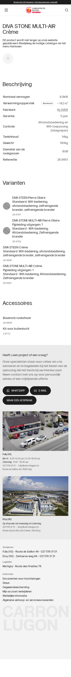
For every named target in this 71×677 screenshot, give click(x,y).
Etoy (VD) (7, 519)
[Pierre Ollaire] (6, 206)
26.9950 (7, 260)
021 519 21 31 (9, 527)
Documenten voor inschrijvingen (21, 578)
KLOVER (62, 109)
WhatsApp (18, 390)
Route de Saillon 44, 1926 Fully (17, 469)
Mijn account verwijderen (17, 591)
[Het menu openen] (6, 10)
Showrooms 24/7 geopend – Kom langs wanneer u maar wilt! (35, 2)
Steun (6, 582)
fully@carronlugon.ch (28, 465)
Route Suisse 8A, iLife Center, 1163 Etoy (22, 530)
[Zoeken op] (66, 10)
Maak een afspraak (19, 400)
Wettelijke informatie (15, 595)
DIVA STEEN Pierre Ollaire (28, 197)
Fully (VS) (7, 454)
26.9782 (16, 241)
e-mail (43, 390)
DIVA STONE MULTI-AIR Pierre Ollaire (36, 220)
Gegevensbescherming (16, 587)
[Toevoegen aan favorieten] (8, 58)
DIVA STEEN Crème (15, 247)
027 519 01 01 (9, 465)
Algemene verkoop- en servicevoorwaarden (28, 599)
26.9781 (16, 214)
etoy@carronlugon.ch (28, 527)
